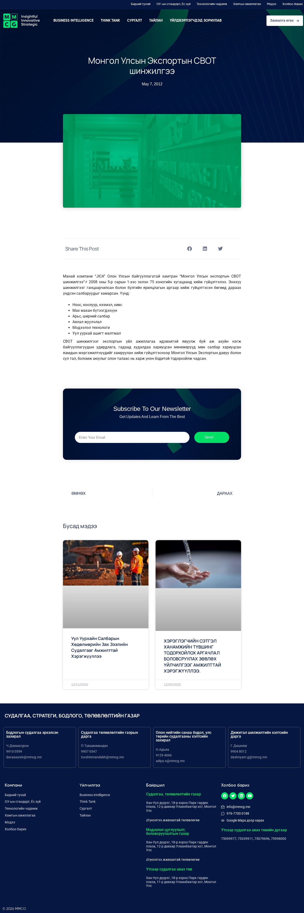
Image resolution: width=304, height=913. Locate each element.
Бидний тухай (140, 4)
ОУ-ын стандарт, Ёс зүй (173, 4)
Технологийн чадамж (212, 4)
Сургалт (134, 20)
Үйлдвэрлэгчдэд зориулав (196, 20)
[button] (189, 249)
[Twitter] (233, 795)
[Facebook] (224, 795)
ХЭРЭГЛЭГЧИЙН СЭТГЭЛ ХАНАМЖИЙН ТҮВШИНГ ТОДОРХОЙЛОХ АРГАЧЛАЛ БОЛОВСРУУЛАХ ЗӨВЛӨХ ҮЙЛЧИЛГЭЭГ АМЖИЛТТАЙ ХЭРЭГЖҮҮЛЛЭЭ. (192, 656)
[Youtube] (249, 795)
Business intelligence (95, 795)
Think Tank (110, 20)
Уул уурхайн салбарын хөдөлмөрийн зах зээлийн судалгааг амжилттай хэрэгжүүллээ (99, 647)
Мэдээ (271, 4)
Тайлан (156, 20)
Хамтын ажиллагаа (247, 4)
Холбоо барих (292, 4)
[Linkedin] (241, 795)
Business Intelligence (73, 20)
